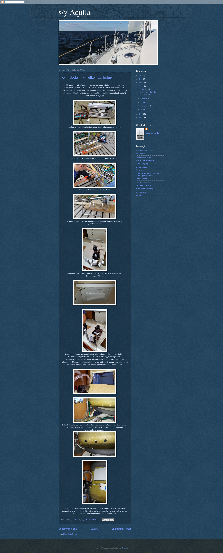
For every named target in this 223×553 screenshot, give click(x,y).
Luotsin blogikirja (142, 164)
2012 (141, 118)
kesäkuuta (145, 102)
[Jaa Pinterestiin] (113, 520)
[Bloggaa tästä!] (105, 520)
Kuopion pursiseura (143, 182)
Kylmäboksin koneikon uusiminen (87, 77)
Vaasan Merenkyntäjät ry (145, 150)
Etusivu (94, 529)
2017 (141, 75)
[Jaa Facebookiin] (110, 520)
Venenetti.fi (140, 195)
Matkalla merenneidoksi (145, 160)
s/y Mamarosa (141, 167)
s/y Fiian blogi (141, 192)
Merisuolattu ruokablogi (144, 189)
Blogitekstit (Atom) (70, 534)
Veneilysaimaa (141, 179)
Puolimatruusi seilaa (143, 157)
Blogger (124, 548)
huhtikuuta (145, 109)
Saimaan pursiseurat (143, 185)
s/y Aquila (74, 12)
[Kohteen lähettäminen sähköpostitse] (103, 520)
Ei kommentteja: (92, 520)
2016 (141, 79)
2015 (141, 83)
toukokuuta (145, 106)
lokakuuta (144, 89)
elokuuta (144, 99)
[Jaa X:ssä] (108, 520)
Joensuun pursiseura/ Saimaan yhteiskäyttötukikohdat (147, 174)
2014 (141, 86)
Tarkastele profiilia (152, 133)
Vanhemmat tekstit (121, 529)
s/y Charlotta (141, 154)
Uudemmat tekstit (68, 529)
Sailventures (140, 170)
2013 (141, 114)
